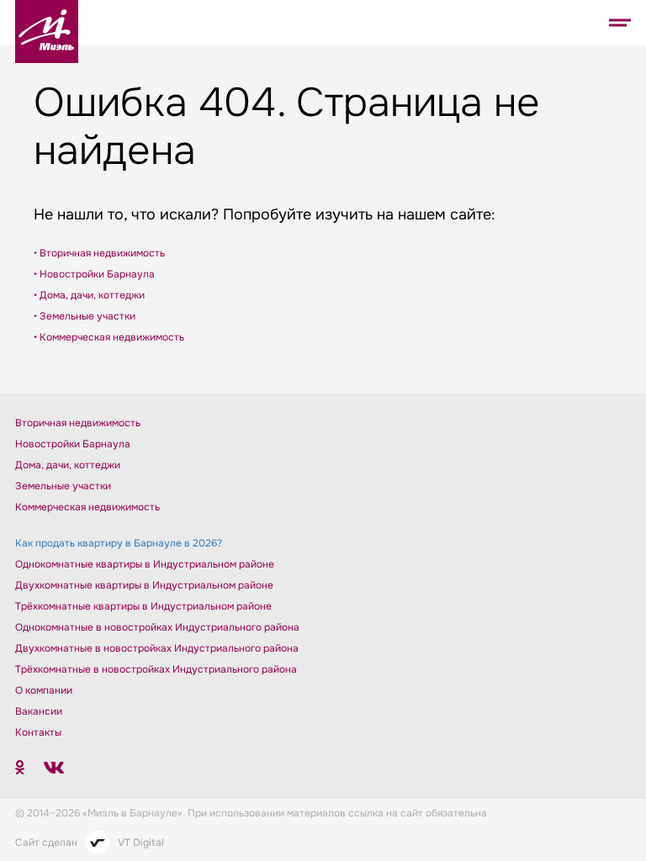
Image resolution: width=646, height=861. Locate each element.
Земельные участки (63, 486)
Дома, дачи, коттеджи (67, 465)
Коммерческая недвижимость (87, 507)
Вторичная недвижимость (77, 423)
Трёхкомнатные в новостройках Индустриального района (156, 669)
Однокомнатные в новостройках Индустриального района (157, 627)
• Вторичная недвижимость (99, 253)
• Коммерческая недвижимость (109, 337)
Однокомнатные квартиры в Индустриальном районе (144, 564)
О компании (43, 690)
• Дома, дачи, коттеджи (89, 295)
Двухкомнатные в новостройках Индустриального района (157, 648)
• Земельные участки (84, 316)
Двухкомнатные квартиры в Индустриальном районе (144, 585)
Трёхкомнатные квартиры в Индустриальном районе (143, 606)
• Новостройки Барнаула (94, 274)
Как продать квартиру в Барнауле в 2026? (118, 543)
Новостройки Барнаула (72, 444)
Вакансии (38, 711)
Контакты (38, 732)
